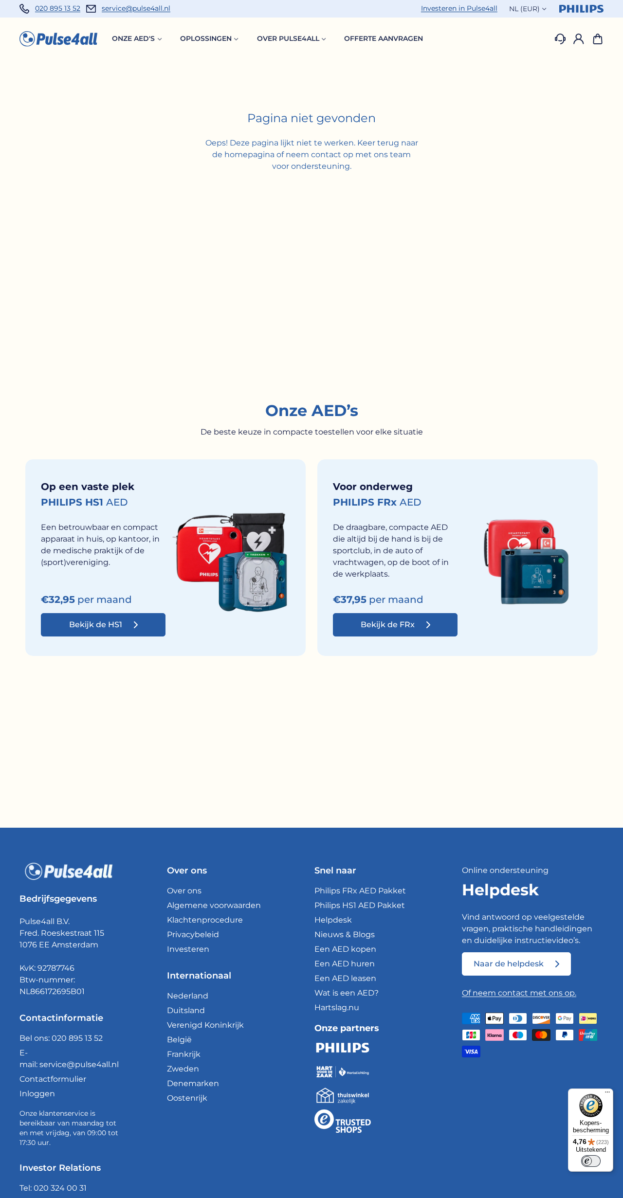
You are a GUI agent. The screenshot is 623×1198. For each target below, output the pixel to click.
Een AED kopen (345, 949)
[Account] (578, 39)
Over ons (184, 890)
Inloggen (37, 1093)
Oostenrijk (187, 1098)
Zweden (183, 1068)
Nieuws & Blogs (344, 934)
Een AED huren (344, 963)
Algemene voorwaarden (214, 905)
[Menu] (607, 1094)
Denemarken (193, 1083)
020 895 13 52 (57, 8)
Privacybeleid (193, 934)
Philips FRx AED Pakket (360, 890)
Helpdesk (333, 920)
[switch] (591, 1161)
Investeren (188, 949)
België (179, 1039)
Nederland (187, 995)
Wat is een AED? (346, 993)
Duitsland (186, 1010)
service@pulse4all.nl (136, 8)
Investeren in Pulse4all (459, 8)
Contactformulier (52, 1079)
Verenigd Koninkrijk (205, 1025)
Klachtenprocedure (205, 920)
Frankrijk (184, 1054)
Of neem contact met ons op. (519, 993)
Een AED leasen (345, 978)
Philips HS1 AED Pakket (359, 905)
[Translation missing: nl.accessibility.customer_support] (560, 39)
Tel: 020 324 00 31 (53, 1188)
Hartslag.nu (336, 1007)
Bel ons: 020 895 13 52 (61, 1038)
